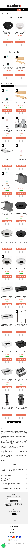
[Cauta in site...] (26, 9)
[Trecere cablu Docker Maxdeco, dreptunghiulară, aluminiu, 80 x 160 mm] (7, 316)
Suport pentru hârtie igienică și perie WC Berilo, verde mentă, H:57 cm (8, 68)
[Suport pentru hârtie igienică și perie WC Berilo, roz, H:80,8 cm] (7, 122)
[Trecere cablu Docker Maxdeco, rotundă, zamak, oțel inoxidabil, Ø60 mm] (7, 261)
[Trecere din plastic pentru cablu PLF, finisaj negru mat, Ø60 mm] (8, 25)
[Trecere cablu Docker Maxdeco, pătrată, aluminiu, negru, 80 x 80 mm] (21, 344)
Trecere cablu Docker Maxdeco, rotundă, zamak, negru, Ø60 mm (21, 241)
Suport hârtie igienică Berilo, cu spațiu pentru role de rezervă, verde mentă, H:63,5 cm (7, 186)
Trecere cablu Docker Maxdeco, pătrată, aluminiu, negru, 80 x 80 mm (21, 352)
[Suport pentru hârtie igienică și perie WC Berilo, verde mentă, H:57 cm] (8, 60)
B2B (19, 9)
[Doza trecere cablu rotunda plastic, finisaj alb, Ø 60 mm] (20, 25)
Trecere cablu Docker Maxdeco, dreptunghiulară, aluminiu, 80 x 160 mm (7, 324)
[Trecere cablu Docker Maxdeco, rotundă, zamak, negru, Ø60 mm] (21, 233)
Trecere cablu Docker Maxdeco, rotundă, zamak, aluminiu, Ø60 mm (21, 269)
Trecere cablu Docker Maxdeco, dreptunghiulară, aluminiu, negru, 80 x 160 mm (21, 297)
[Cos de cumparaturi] (23, 9)
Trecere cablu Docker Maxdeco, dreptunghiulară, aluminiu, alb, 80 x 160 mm (7, 297)
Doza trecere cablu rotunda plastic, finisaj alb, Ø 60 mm (20, 33)
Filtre (8, 85)
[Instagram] (15, 514)
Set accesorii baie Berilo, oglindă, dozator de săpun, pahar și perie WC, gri (21, 131)
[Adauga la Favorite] (8, 45)
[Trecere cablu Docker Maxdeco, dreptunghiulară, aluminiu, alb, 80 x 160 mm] (7, 288)
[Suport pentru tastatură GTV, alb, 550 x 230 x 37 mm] (7, 150)
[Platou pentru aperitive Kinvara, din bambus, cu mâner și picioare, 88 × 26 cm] (20, 60)
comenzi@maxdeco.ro (14, 522)
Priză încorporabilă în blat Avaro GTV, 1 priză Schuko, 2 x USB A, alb (21, 380)
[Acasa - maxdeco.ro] (14, 5)
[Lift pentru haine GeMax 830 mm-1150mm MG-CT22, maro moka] (21, 316)
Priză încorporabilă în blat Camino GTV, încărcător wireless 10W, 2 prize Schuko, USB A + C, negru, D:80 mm (7, 407)
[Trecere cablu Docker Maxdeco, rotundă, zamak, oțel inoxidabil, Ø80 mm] (7, 233)
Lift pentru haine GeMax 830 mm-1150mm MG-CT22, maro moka (21, 324)
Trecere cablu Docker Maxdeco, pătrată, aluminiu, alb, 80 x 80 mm (7, 352)
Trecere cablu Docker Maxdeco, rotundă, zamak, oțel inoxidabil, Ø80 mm (7, 241)
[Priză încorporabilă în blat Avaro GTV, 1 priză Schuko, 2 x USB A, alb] (21, 372)
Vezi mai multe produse (14, 422)
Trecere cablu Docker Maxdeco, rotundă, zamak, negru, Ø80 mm (21, 214)
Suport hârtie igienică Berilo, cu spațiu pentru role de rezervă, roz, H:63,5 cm (21, 158)
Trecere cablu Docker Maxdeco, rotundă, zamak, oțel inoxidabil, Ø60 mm (7, 269)
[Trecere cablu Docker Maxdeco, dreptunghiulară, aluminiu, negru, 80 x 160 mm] (21, 288)
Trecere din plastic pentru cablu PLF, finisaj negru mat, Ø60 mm (8, 33)
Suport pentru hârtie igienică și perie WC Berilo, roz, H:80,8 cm (7, 131)
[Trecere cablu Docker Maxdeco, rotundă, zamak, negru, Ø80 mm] (21, 205)
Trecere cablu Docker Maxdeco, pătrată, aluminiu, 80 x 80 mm (7, 380)
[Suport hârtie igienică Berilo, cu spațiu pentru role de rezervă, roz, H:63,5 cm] (21, 150)
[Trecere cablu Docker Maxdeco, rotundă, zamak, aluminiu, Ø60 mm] (21, 261)
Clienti (13, 529)
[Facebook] (13, 514)
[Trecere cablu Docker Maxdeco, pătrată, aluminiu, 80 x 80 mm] (7, 372)
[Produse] (2, 10)
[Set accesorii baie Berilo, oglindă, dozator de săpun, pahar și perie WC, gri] (21, 122)
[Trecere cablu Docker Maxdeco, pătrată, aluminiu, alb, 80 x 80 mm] (7, 344)
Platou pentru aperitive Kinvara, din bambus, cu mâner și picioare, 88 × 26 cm (20, 68)
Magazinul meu (13, 526)
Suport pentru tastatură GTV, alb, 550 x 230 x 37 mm (7, 158)
